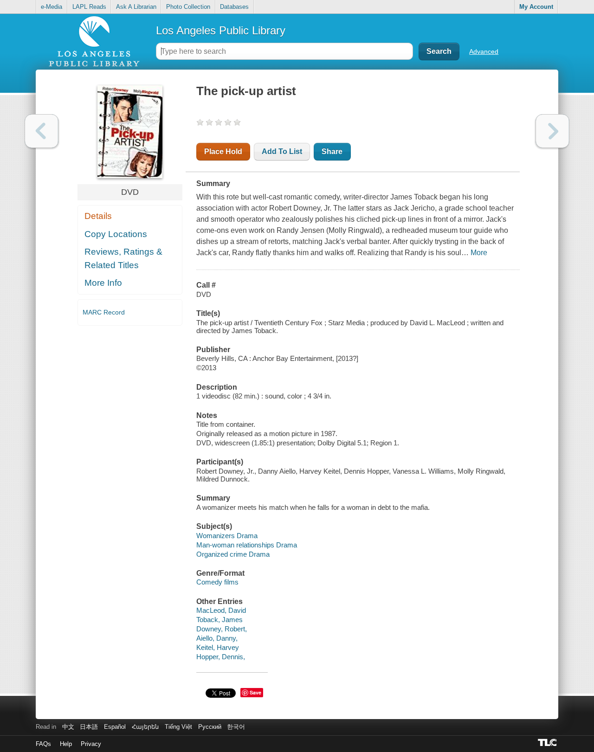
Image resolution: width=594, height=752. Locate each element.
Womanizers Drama (227, 536)
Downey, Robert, (221, 629)
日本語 (89, 726)
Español (115, 726)
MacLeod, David (221, 610)
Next (552, 131)
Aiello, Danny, (217, 638)
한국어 (236, 726)
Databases (234, 6)
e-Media (51, 6)
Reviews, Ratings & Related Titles (123, 258)
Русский (209, 726)
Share (332, 151)
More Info (103, 283)
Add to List (282, 151)
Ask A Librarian (136, 6)
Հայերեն (145, 726)
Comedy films (217, 582)
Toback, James (219, 619)
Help (66, 743)
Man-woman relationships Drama (246, 545)
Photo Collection (188, 6)
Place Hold (223, 151)
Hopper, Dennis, (220, 657)
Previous (41, 131)
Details (98, 216)
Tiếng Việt (178, 726)
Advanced (483, 51)
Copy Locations (115, 234)
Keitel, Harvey (217, 647)
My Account (536, 6)
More (479, 253)
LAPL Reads (89, 6)
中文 (68, 726)
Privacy (91, 743)
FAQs (43, 743)
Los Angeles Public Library (220, 30)
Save (255, 692)
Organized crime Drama (233, 554)
